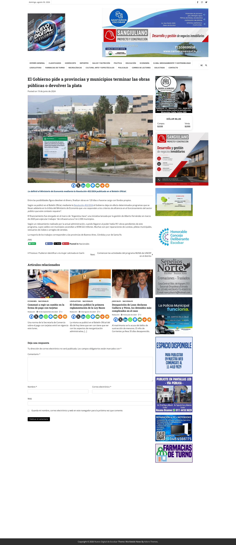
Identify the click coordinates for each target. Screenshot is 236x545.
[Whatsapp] (88, 185)
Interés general (37, 63)
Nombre (32, 386)
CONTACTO (173, 67)
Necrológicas (75, 67)
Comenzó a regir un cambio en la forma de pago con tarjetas (46, 306)
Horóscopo (70, 63)
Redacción (31, 312)
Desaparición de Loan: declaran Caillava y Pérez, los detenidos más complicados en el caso (131, 307)
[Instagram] (202, 2)
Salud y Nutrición (101, 63)
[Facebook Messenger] (93, 185)
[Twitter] (206, 2)
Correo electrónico (101, 386)
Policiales (123, 67)
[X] (78, 185)
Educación (131, 63)
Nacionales (84, 243)
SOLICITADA (159, 67)
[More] (107, 185)
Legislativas (35, 67)
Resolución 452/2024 (83, 205)
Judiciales (116, 301)
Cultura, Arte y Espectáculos (100, 67)
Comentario (34, 354)
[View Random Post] (201, 65)
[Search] (206, 65)
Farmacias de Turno (55, 67)
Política (118, 63)
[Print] (102, 185)
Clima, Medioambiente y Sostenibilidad (172, 63)
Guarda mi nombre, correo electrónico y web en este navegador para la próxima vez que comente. (77, 410)
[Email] (97, 185)
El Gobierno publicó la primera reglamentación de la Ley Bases (87, 306)
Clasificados (55, 63)
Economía (144, 63)
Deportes (84, 63)
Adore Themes (151, 541)
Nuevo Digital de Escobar (106, 541)
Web (30, 398)
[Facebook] (197, 2)
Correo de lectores (141, 67)
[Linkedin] (83, 185)
